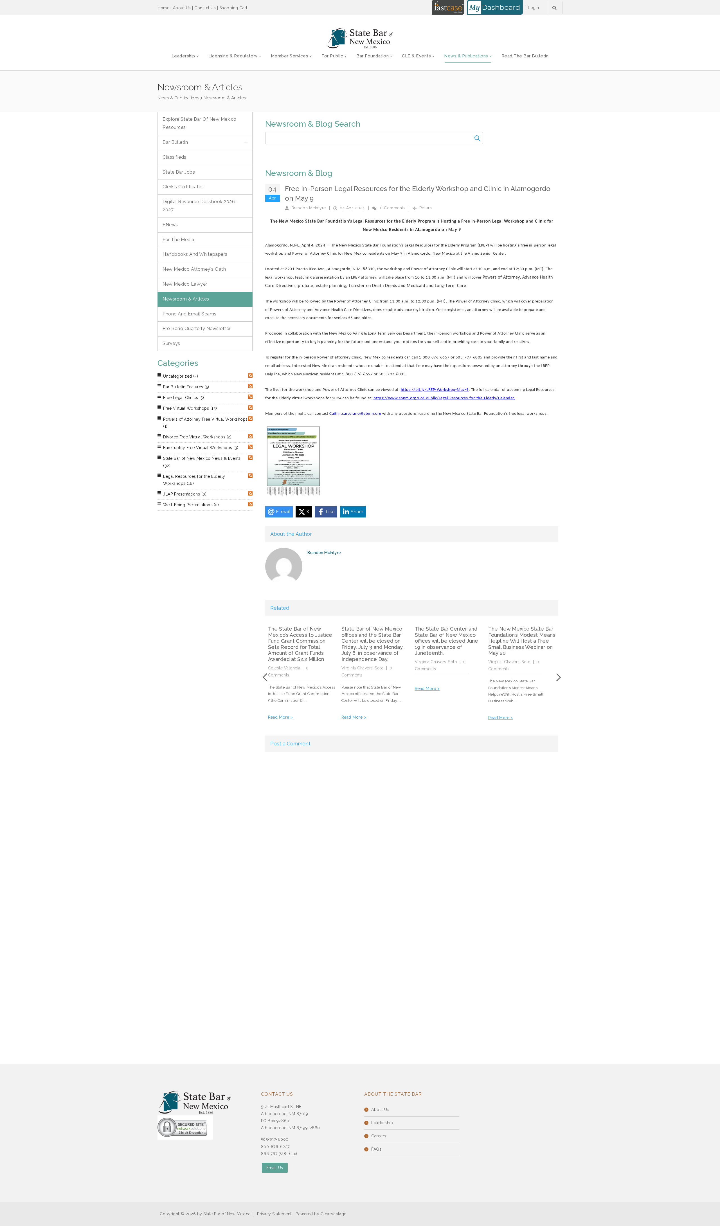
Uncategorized (180, 376)
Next (557, 677)
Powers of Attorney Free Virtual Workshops (205, 423)
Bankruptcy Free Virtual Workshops (200, 447)
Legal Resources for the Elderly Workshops (194, 480)
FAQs (376, 1149)
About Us (182, 8)
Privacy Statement (274, 1214)
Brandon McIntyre (308, 208)
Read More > (280, 717)
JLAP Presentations (184, 494)
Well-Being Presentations (191, 505)
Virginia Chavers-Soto (362, 668)
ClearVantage (333, 1214)
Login (533, 7)
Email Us (274, 1168)
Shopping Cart (233, 8)
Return (425, 208)
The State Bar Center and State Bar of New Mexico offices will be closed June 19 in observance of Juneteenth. (446, 641)
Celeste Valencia (284, 668)
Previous (267, 677)
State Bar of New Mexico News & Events (202, 462)
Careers (378, 1136)
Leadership (382, 1122)
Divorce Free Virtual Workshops (197, 437)
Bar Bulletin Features (186, 387)
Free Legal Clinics (183, 397)
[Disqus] (412, 827)
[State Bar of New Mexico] (360, 38)
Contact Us (205, 8)
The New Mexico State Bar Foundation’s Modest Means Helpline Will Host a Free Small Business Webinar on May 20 (521, 641)
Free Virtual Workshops (190, 408)
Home (163, 8)
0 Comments (392, 208)
